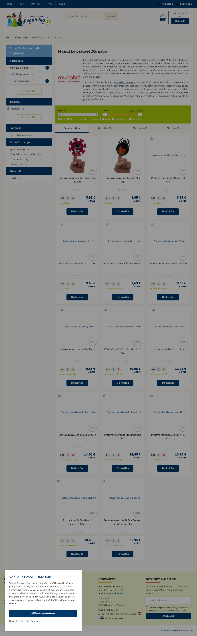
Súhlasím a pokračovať (43, 613)
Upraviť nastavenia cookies (23, 620)
